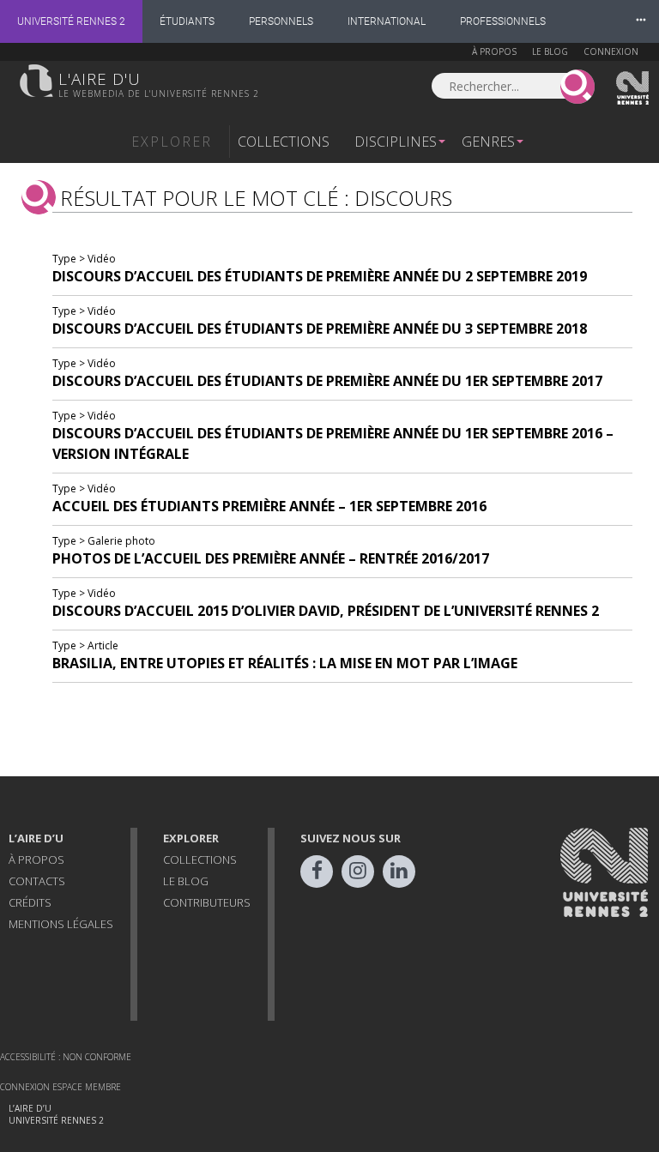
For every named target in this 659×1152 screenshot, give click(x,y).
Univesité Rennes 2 (633, 88)
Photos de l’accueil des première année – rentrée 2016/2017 (270, 558)
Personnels (281, 21)
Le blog (550, 51)
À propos (494, 51)
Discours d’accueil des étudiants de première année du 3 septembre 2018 (319, 328)
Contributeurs (207, 902)
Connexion (610, 51)
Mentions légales (61, 924)
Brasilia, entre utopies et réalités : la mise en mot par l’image (284, 663)
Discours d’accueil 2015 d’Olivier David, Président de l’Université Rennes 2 (325, 610)
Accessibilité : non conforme (65, 1057)
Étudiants (187, 21)
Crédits (30, 902)
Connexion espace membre (60, 1087)
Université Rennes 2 (71, 21)
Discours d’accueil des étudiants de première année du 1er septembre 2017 (327, 380)
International (387, 21)
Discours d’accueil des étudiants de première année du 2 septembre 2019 (319, 276)
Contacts (37, 881)
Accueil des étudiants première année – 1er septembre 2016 (269, 506)
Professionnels (503, 21)
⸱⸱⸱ (641, 21)
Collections (284, 141)
